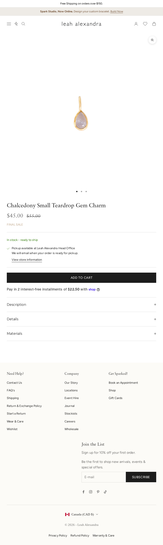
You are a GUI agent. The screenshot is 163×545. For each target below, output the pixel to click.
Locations (71, 390)
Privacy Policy (58, 535)
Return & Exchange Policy (24, 406)
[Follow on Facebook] (83, 492)
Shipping (13, 398)
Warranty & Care (103, 535)
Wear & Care (15, 421)
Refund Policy (79, 535)
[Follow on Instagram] (91, 492)
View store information (27, 260)
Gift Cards (116, 398)
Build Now (116, 11)
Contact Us (14, 383)
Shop (112, 390)
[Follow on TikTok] (105, 492)
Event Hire (72, 398)
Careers (70, 421)
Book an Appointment (123, 383)
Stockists (71, 413)
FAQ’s (11, 390)
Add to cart (82, 278)
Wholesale (72, 429)
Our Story (71, 383)
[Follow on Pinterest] (98, 492)
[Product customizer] (16, 24)
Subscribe (141, 477)
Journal (69, 406)
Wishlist (12, 429)
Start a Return (16, 413)
